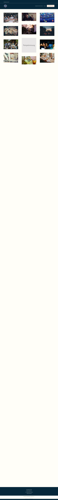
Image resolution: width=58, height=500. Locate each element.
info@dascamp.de (29, 489)
